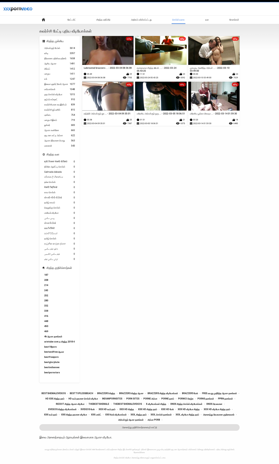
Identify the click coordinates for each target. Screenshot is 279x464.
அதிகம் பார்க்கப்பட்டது (141, 19)
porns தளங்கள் (205, 398)
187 (46, 275)
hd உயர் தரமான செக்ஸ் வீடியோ (83, 398)
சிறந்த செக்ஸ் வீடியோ (122, 458)
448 (46, 321)
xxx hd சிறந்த (126, 409)
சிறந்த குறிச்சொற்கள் (59, 268)
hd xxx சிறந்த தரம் (54, 398)
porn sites (132, 398)
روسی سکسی (59, 218)
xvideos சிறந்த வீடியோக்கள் (62, 409)
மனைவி (59, 145)
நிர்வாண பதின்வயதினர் (59, 58)
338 (46, 311)
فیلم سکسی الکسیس (59, 254)
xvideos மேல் (88, 409)
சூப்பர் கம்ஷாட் (59, 99)
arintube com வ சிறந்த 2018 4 (59, 341)
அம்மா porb (154, 419)
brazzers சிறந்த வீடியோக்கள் (163, 393)
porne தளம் (167, 398)
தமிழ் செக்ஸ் (59, 238)
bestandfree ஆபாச (54, 352)
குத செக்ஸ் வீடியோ (59, 94)
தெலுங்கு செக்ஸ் (59, 207)
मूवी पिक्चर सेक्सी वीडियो (59, 161)
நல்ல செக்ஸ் (59, 182)
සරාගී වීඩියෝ (59, 233)
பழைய (59, 73)
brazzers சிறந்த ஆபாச (131, 393)
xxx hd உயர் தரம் (107, 409)
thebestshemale (98, 404)
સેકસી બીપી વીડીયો (59, 197)
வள (207, 19)
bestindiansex (51, 367)
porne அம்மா (150, 398)
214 (46, 285)
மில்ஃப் (59, 68)
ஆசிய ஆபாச (59, 63)
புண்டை (59, 115)
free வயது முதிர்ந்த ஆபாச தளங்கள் (219, 393)
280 (46, 300)
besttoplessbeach (81, 393)
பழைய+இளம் (59, 120)
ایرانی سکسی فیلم (59, 259)
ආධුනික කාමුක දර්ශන (59, 243)
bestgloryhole (51, 362)
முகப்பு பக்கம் (43, 20)
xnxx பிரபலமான (214, 404)
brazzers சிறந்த (106, 393)
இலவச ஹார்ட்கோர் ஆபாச (59, 84)
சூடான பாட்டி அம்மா (59, 135)
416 (46, 316)
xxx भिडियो (59, 228)
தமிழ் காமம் (59, 202)
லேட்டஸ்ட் (71, 19)
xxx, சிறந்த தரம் (139, 414)
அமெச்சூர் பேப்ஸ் (59, 48)
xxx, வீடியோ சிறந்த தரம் (187, 414)
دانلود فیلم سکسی (59, 248)
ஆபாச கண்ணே (59, 130)
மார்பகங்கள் (59, 89)
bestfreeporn (51, 357)
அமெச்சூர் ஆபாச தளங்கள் (131, 419)
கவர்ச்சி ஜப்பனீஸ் (59, 109)
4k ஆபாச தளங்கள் (53, 336)
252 (46, 295)
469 (46, 331)
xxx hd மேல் (167, 409)
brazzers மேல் (190, 393)
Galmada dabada (59, 172)
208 (46, 280)
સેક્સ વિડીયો (59, 223)
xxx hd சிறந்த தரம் (147, 409)
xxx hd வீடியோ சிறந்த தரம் (217, 409)
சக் (59, 79)
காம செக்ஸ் (59, 192)
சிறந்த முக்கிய (55, 41)
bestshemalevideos (53, 393)
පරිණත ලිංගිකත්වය (59, 177)
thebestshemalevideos (127, 404)
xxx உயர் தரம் (50, 414)
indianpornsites (112, 398)
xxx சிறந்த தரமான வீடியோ (74, 414)
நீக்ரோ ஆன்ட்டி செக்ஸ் (59, 166)
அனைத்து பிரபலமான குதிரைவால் (218, 414)
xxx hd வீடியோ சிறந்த (189, 409)
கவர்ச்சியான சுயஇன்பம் (59, 104)
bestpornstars (52, 372)
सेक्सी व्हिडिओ (59, 187)
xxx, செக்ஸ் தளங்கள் (161, 414)
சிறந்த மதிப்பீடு (103, 19)
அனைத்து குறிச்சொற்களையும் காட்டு (139, 427)
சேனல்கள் (234, 19)
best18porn (50, 347)
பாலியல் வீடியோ (59, 213)
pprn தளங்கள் (225, 398)
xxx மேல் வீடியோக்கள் (116, 414)
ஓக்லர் (59, 125)
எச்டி (59, 53)
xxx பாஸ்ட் (96, 414)
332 (46, 305)
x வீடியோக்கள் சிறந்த (156, 404)
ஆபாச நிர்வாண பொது (59, 140)
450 (46, 326)
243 (46, 290)
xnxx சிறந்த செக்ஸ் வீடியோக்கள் (186, 404)
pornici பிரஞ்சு (185, 398)
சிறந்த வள (52, 154)
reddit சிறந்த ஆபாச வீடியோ (70, 404)
